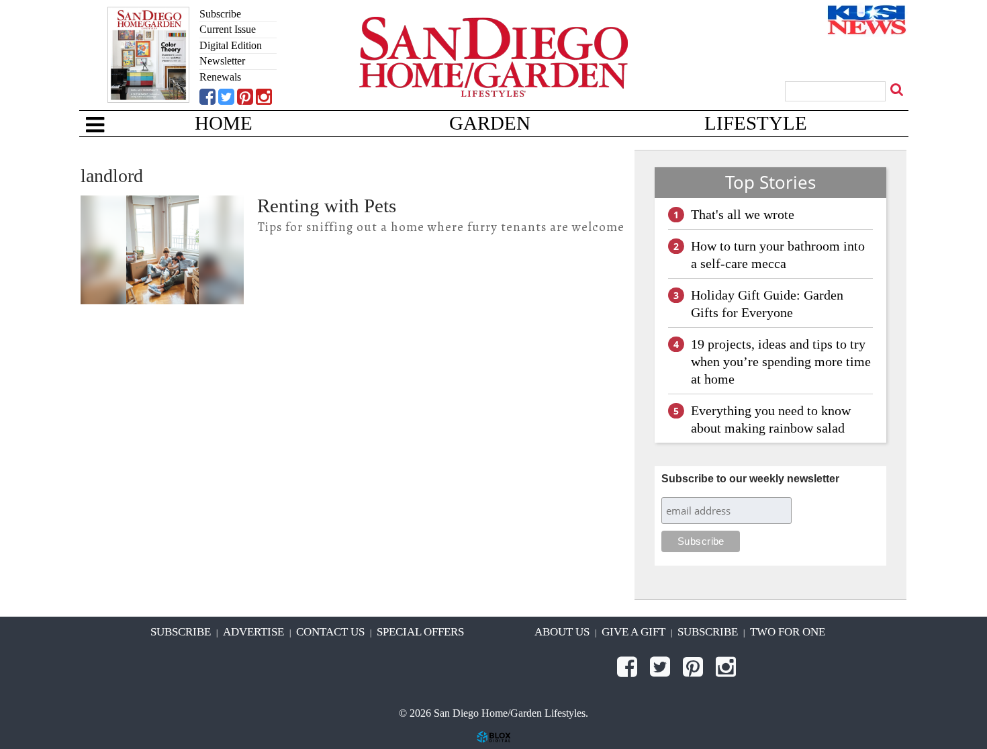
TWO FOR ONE (787, 631)
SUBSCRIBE (180, 631)
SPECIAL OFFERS (420, 631)
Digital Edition (230, 45)
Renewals (220, 77)
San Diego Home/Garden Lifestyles (493, 77)
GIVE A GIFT (633, 631)
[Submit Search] (898, 89)
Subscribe (220, 13)
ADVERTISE (253, 631)
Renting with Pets (326, 205)
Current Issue (227, 29)
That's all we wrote (742, 214)
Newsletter (222, 61)
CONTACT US (330, 631)
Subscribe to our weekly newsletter (750, 478)
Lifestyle (755, 123)
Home (223, 123)
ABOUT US (562, 631)
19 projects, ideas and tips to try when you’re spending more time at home (781, 361)
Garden (489, 123)
